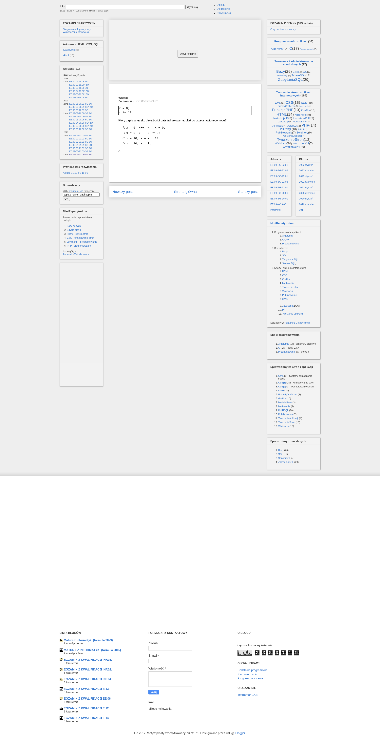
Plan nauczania (247, 674)
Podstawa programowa (252, 670)
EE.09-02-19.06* (77, 85)
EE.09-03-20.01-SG (78, 110)
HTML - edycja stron (77, 234)
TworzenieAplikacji (292, 135)
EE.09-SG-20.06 (279, 193)
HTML (281, 114)
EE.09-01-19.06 (76, 81)
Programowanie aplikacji (290, 41)
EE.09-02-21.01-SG (78, 138)
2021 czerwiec (307, 181)
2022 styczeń (306, 176)
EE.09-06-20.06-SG (78, 129)
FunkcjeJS (304, 106)
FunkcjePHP (283, 110)
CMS (278, 102)
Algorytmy (277, 48)
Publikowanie (284, 132)
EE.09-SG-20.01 (279, 198)
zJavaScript (69, 50)
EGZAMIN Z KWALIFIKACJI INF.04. (88, 679)
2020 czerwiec (307, 193)
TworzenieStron (290, 139)
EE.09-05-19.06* (77, 94)
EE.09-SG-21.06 (279, 181)
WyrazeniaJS (301, 143)
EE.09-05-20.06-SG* (79, 126)
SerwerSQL (282, 75)
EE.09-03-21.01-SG (78, 142)
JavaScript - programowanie (82, 241)
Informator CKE (248, 694)
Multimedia (277, 125)
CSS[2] (282, 386)
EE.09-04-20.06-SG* (79, 123)
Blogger (240, 733)
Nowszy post (122, 192)
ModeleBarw (300, 121)
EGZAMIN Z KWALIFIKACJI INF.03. (88, 659)
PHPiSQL (286, 129)
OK (66, 198)
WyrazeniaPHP (292, 146)
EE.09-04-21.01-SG (78, 145)
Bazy (280, 71)
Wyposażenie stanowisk (76, 32)
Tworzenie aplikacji (292, 313)
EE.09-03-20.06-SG (78, 119)
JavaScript (283, 121)
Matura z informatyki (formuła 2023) (88, 640)
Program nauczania (250, 678)
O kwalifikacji (224, 13)
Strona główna (185, 192)
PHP (305, 125)
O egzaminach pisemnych (284, 29)
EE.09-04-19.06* (77, 91)
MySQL (296, 72)
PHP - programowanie (79, 245)
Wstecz (123, 97)
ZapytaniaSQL (290, 79)
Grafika (305, 110)
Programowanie (307, 49)
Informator (73, 191)
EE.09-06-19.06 (76, 97)
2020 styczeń (306, 198)
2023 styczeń (306, 165)
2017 (302, 210)
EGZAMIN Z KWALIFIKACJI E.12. (86, 708)
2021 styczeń (306, 187)
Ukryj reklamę (188, 53)
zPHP (66, 55)
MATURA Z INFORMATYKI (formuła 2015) (92, 650)
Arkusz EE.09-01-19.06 (75, 173)
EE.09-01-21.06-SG (78, 154)
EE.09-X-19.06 (278, 204)
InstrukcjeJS (281, 118)
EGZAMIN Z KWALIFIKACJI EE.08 (87, 698)
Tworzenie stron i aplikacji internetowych (293, 94)
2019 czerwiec (307, 204)
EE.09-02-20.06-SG (78, 116)
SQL (304, 72)
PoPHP (301, 129)
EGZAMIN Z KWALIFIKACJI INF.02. (88, 669)
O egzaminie (223, 9)
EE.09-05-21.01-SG (78, 148)
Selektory (302, 132)
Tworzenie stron (290, 287)
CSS (289, 102)
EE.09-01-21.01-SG (78, 135)
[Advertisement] (185, 49)
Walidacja (281, 143)
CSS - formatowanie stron (80, 238)
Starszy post (248, 192)
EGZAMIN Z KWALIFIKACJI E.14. (86, 718)
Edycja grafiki (74, 230)
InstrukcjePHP (302, 118)
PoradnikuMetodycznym (76, 254)
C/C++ (285, 239)
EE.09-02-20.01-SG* (79, 107)
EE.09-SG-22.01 (279, 176)
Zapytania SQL (290, 259)
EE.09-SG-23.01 (279, 165)
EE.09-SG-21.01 (279, 187)
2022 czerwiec (307, 170)
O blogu (221, 5)
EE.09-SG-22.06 (279, 170)
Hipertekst (301, 114)
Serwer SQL (288, 263)
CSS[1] (282, 382)
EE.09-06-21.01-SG (78, 151)
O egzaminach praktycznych (78, 29)
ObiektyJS (292, 125)
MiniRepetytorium (282, 223)
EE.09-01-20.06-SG (78, 113)
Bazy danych (74, 226)
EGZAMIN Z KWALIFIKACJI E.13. (86, 688)
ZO (86, 81)
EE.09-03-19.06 (76, 88)
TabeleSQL (298, 75)
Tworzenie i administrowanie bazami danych (294, 63)
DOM (304, 102)
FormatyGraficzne (285, 106)
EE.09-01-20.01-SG (79, 104)
